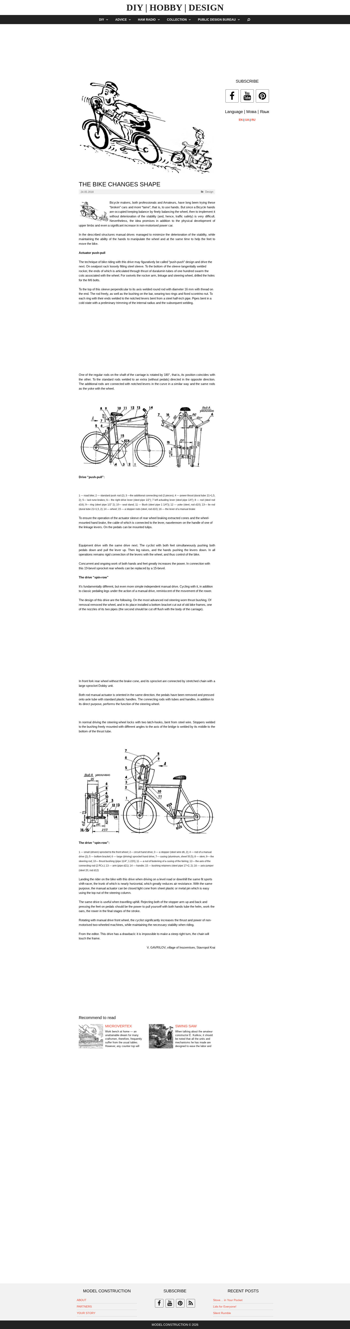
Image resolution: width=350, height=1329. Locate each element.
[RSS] (191, 1303)
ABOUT (81, 1300)
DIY (101, 19)
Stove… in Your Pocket (227, 1300)
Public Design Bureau (217, 19)
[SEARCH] (249, 19)
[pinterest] (180, 1303)
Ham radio (147, 19)
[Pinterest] (262, 96)
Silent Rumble (222, 1313)
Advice (121, 19)
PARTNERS (84, 1306)
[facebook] (159, 1303)
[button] (108, 19)
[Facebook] (232, 96)
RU (253, 119)
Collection (177, 19)
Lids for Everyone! (224, 1306)
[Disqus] (147, 1115)
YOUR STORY (86, 1313)
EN (241, 119)
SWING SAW (186, 1026)
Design (209, 191)
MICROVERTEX (118, 1026)
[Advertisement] (175, 49)
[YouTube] (247, 96)
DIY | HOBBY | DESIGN (175, 7)
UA (247, 119)
